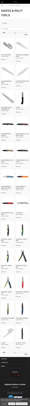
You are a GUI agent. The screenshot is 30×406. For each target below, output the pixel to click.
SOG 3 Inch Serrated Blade (6, 82)
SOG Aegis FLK (19, 213)
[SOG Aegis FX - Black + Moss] (7, 229)
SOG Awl (3, 343)
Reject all (11, 404)
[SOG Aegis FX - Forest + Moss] (22, 229)
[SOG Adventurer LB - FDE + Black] (7, 150)
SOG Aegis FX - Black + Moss (6, 240)
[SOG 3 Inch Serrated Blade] (7, 71)
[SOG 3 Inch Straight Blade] (22, 71)
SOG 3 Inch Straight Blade (22, 81)
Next (26, 34)
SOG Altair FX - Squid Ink (22, 318)
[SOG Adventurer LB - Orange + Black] (22, 177)
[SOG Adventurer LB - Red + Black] (7, 203)
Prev (4, 32)
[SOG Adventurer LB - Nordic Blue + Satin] (7, 177)
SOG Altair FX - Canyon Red (22, 292)
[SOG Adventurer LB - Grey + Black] (22, 150)
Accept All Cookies (21, 404)
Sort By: (3, 28)
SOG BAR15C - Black (20, 343)
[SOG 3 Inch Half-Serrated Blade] (22, 45)
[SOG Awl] (7, 333)
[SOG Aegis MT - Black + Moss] (22, 256)
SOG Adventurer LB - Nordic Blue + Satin (6, 187)
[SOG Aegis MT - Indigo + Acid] (7, 282)
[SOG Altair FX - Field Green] (7, 308)
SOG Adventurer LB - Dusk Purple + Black (22, 134)
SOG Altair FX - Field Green (7, 318)
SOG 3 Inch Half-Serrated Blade (22, 55)
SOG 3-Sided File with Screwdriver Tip (6, 108)
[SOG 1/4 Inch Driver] (7, 45)
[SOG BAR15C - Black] (22, 333)
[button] (15, 23)
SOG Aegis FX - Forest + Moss (21, 240)
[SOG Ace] (22, 98)
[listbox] (16, 29)
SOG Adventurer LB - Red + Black (7, 213)
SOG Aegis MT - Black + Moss (21, 266)
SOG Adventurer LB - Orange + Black (21, 187)
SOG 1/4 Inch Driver (6, 54)
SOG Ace (18, 107)
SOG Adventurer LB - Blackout (6, 134)
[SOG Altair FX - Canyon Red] (22, 282)
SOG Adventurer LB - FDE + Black (7, 161)
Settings (4, 404)
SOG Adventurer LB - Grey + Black (22, 161)
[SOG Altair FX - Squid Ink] (22, 308)
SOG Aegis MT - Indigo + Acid (6, 292)
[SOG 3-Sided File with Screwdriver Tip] (7, 98)
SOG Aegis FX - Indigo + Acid (6, 266)
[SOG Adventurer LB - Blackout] (7, 124)
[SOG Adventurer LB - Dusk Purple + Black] (22, 124)
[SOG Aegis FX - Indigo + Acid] (7, 256)
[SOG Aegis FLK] (22, 203)
